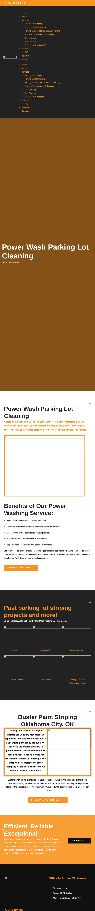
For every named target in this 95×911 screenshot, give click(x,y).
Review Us (26, 56)
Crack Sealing (30, 38)
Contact (25, 59)
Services (25, 20)
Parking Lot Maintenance (35, 27)
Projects (25, 49)
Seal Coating (30, 41)
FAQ (26, 52)
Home (24, 13)
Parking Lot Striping (33, 24)
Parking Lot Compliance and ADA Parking (42, 31)
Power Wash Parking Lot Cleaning (39, 34)
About (24, 17)
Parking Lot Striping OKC (35, 45)
